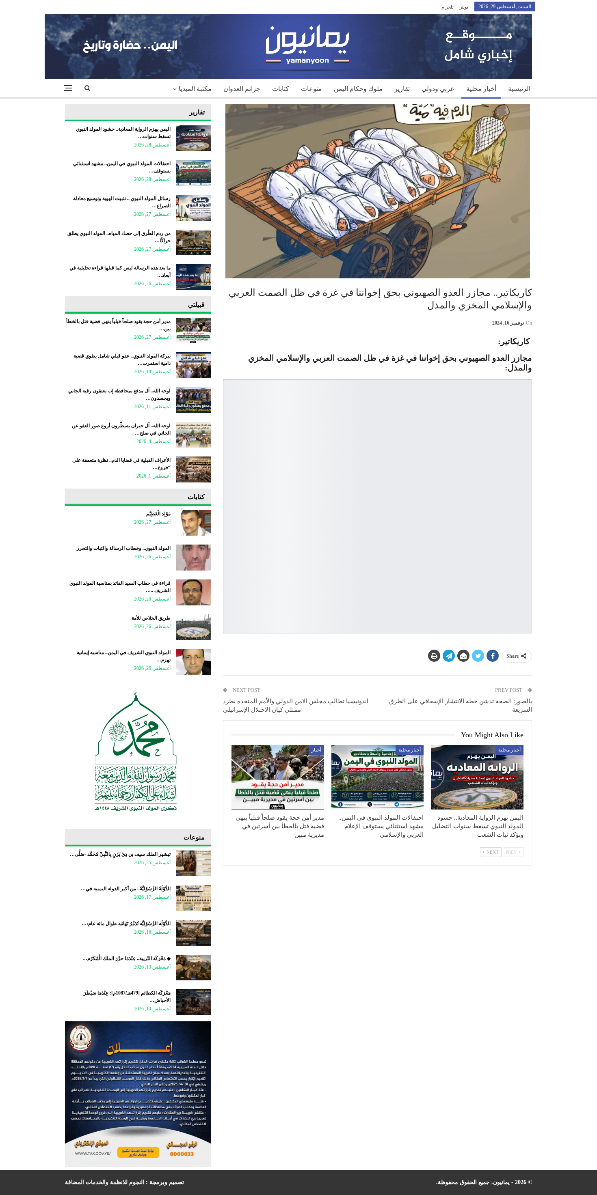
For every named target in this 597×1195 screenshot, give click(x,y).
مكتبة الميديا (195, 88)
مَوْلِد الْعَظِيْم (158, 514)
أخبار (316, 750)
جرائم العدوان (241, 88)
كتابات (280, 88)
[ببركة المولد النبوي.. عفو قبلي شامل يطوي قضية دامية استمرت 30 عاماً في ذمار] (193, 365)
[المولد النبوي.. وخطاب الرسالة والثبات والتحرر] (193, 558)
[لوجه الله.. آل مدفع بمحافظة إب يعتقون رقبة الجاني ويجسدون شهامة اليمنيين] (193, 400)
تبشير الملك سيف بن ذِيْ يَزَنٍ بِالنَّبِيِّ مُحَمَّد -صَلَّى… (120, 854)
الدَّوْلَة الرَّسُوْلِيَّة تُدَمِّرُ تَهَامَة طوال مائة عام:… (126, 923)
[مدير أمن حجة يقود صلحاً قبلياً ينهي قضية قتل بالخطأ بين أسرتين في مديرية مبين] (277, 777)
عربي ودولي (438, 88)
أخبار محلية (481, 88)
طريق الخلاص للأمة (151, 618)
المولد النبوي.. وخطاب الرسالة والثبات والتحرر (124, 548)
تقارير (402, 88)
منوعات (311, 88)
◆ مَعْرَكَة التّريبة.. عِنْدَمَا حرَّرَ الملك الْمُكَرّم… (126, 958)
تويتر (464, 6)
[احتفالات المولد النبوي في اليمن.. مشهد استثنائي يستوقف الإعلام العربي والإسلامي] (377, 777)
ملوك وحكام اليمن (358, 88)
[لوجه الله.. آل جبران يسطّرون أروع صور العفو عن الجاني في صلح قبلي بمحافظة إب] (193, 435)
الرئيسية (519, 88)
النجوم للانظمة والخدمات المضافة (104, 1182)
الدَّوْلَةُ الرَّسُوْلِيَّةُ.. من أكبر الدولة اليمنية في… (126, 888)
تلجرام (447, 6)
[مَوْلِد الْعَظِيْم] (193, 523)
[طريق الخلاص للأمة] (193, 627)
